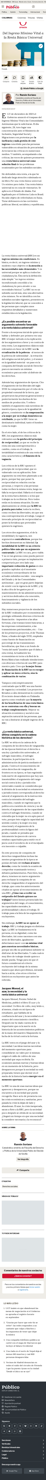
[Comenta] (14, 77)
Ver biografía (23, 1159)
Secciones (6, 1440)
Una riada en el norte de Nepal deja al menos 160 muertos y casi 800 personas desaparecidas (23, 1354)
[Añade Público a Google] (4, 1426)
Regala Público (10, 1406)
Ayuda (7, 1413)
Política (4, 12)
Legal (4, 1455)
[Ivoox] (20, 1431)
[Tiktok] (41, 1426)
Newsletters (9, 1400)
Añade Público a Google (33, 88)
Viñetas (40, 18)
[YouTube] (36, 1426)
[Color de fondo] (40, 77)
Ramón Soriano (28, 95)
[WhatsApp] (15, 1431)
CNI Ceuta (15, 2)
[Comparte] (6, 77)
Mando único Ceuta (25, 2)
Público (11, 1387)
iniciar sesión (34, 1287)
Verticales (6, 1444)
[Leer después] (23, 77)
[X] (20, 1426)
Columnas (7, 18)
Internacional (35, 12)
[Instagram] (31, 1426)
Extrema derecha (37, 2)
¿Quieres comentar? (23, 1276)
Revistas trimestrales (11, 1447)
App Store (35, 1471)
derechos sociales (10, 1186)
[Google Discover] (9, 1426)
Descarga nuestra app (11, 1464)
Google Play (13, 1471)
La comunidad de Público (15, 1410)
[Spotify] (9, 1431)
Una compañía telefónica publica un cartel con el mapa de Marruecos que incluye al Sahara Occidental (23, 1343)
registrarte (23, 1290)
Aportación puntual (12, 1403)
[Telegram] (4, 1431)
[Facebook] (15, 1426)
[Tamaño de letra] (31, 77)
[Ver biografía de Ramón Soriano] (23, 1136)
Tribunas (31, 18)
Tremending (23, 12)
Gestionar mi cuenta (12, 1397)
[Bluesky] (25, 1426)
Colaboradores (8, 1451)
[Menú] (3, 6)
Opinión (13, 12)
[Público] (19, 7)
